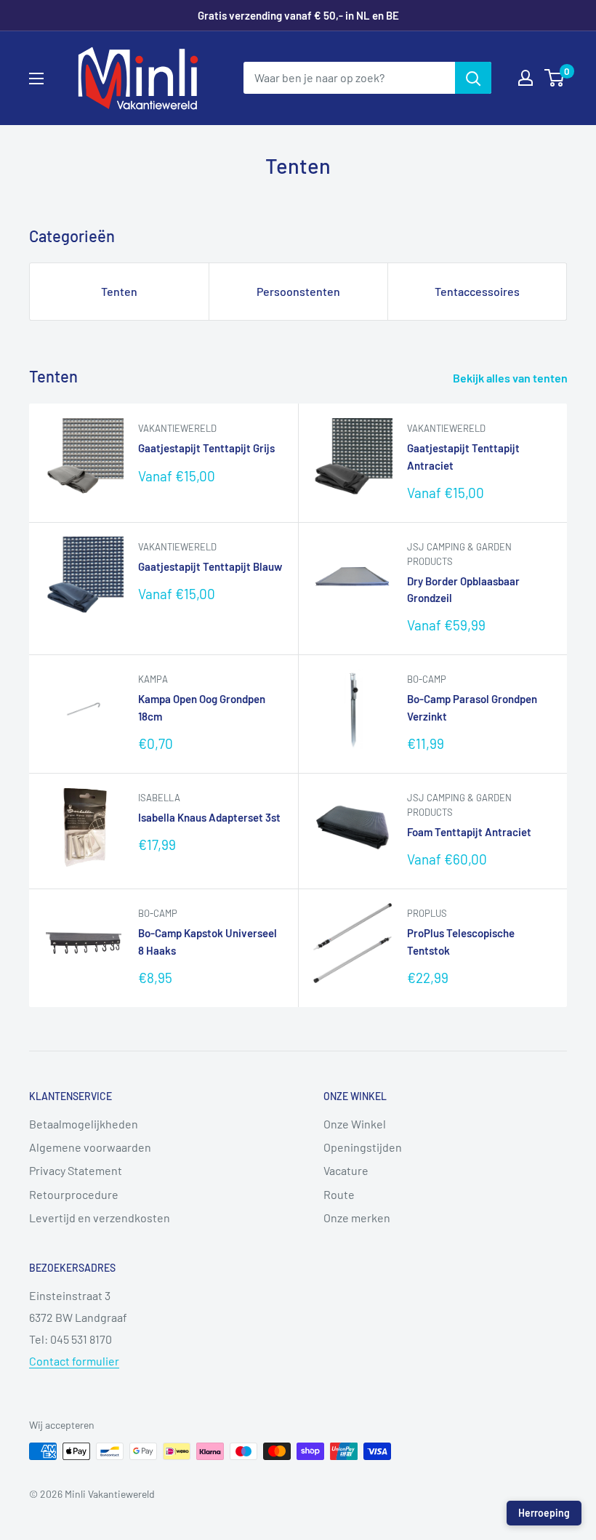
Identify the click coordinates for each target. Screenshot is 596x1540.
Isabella (159, 797)
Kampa (153, 679)
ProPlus (427, 913)
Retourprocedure (73, 1194)
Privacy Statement (75, 1170)
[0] (555, 78)
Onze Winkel (354, 1124)
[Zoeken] (473, 78)
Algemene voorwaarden (90, 1147)
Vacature (346, 1170)
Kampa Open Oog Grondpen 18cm (201, 707)
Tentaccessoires (477, 291)
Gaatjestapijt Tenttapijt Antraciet (463, 456)
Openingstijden (362, 1147)
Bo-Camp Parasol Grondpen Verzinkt (472, 707)
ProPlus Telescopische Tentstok (461, 941)
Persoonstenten (298, 291)
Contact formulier (74, 1361)
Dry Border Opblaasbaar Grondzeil (463, 589)
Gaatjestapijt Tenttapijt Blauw (210, 566)
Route (339, 1194)
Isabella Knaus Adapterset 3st (209, 817)
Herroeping (544, 1513)
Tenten (119, 291)
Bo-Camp (426, 679)
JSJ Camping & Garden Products (459, 554)
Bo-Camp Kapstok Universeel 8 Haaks (207, 941)
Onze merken (356, 1217)
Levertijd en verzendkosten (99, 1217)
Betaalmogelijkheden (83, 1124)
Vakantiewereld (177, 428)
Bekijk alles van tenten (511, 378)
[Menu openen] (36, 78)
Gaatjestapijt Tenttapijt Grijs (206, 447)
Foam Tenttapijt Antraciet (469, 831)
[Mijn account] (525, 78)
